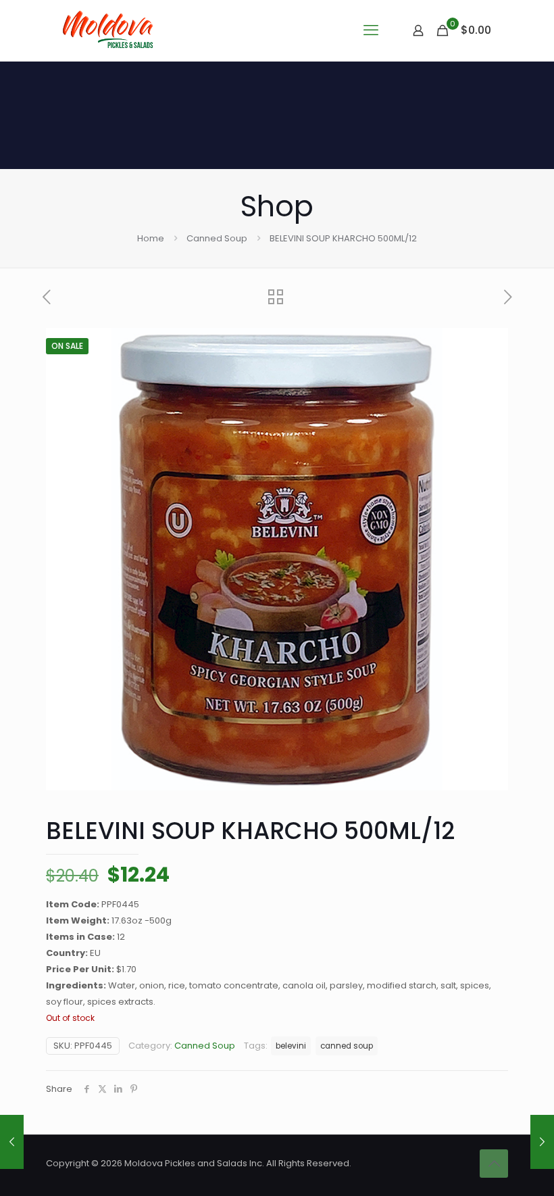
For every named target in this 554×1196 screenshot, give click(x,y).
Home (150, 238)
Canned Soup (216, 238)
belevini (291, 1045)
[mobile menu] (370, 30)
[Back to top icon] (494, 1163)
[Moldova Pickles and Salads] (109, 30)
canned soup (346, 1045)
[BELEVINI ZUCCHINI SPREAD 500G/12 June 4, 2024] (12, 1142)
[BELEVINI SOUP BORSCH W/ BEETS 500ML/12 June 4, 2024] (542, 1142)
